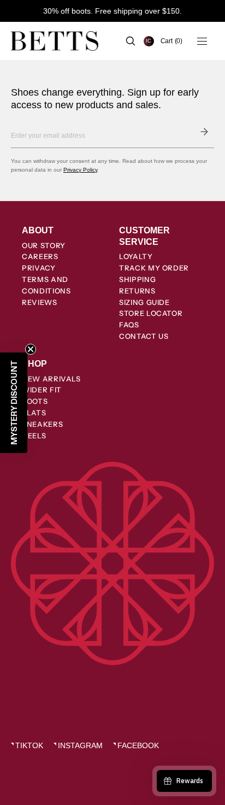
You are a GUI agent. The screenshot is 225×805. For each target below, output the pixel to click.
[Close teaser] (30, 349)
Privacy (39, 267)
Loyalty (136, 256)
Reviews (39, 302)
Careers (40, 256)
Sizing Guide (144, 302)
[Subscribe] (204, 132)
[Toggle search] (130, 41)
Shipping (137, 279)
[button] (171, 41)
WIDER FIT (42, 389)
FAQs (129, 324)
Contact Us (144, 336)
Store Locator (150, 313)
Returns (137, 290)
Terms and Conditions (46, 285)
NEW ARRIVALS (51, 378)
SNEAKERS (42, 424)
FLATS (34, 412)
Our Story (44, 245)
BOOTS (35, 401)
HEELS (34, 435)
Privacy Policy (80, 170)
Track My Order (154, 267)
